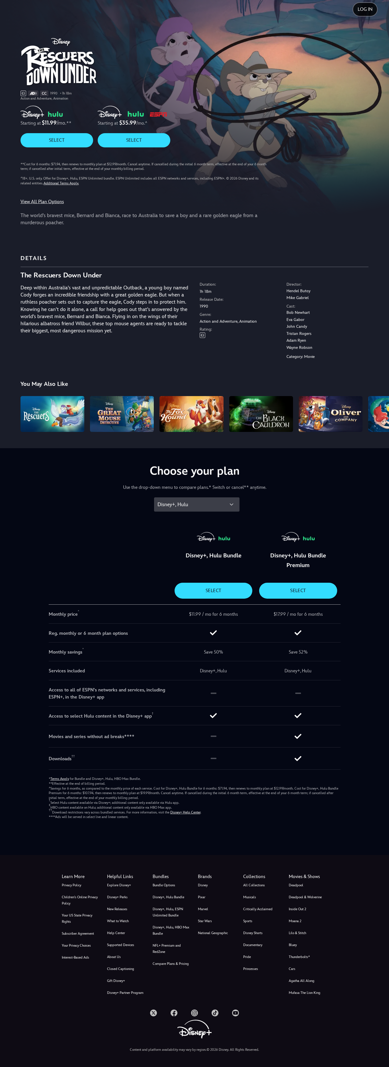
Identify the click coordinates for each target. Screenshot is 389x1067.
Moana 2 (295, 921)
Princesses (250, 969)
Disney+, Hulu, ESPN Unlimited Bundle (168, 912)
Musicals (249, 897)
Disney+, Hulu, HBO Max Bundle (171, 930)
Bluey (293, 945)
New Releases (117, 909)
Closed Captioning (120, 969)
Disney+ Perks (117, 897)
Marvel (203, 909)
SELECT (57, 140)
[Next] (378, 413)
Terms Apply (59, 779)
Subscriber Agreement (78, 934)
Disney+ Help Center (185, 812)
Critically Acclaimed (258, 909)
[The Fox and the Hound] (191, 414)
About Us (114, 957)
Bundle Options (164, 885)
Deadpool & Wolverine (305, 897)
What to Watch (118, 921)
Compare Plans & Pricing (171, 964)
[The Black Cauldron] (261, 414)
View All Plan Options (42, 201)
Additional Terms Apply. (61, 183)
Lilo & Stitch (297, 933)
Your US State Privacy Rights (77, 918)
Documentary (252, 945)
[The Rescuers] (52, 414)
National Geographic (213, 933)
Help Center (116, 933)
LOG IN (365, 9)
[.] (153, 1013)
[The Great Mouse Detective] (122, 414)
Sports (247, 921)
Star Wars (205, 921)
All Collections (254, 885)
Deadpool (296, 885)
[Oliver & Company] (331, 414)
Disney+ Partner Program (125, 993)
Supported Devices (120, 945)
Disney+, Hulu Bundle (168, 897)
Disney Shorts (253, 933)
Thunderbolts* (299, 957)
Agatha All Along (301, 981)
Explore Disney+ (119, 885)
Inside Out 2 (297, 909)
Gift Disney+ (116, 981)
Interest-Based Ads (75, 957)
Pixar (201, 897)
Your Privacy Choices (76, 945)
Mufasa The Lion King (304, 993)
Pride (247, 957)
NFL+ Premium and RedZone (167, 949)
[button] (126, 876)
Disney (203, 885)
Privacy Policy (71, 885)
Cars (292, 969)
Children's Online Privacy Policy (80, 900)
